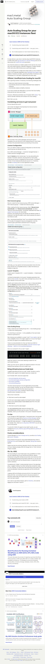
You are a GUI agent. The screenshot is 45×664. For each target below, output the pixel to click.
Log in (32, 1)
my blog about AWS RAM (28, 422)
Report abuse (28, 529)
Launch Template (14, 437)
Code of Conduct (21, 529)
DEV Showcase (27, 653)
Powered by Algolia (24, 1)
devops (13, 36)
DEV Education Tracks (29, 652)
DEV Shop (26, 655)
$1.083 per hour (11, 441)
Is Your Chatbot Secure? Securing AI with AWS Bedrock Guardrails (20, 595)
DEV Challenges (13, 652)
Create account (39, 1)
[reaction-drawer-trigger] (2, 45)
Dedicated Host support (33, 72)
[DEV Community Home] (1, 1)
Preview (18, 526)
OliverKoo (30, 480)
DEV (27, 659)
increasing (14, 162)
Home (8, 652)
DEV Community (6, 649)
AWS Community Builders (25, 23)
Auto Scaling (38, 435)
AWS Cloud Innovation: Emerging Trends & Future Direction (18, 599)
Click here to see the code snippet (17, 397)
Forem (9, 659)
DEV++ (18, 652)
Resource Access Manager (29, 418)
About (32, 653)
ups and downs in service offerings (26, 60)
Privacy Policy (23, 657)
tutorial (18, 36)
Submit (12, 526)
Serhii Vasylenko (14, 23)
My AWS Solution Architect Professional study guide (24, 636)
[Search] (5, 2)
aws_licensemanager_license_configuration (19, 380)
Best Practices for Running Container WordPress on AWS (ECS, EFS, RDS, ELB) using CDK (23, 553)
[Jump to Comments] (2, 50)
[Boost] (2, 59)
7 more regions (33, 337)
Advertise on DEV (10, 653)
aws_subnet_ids (37, 428)
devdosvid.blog (37, 24)
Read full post (11, 566)
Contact (36, 653)
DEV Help (36, 652)
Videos (22, 652)
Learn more (24, 586)
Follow (24, 576)
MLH (30, 655)
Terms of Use (29, 657)
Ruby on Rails (20, 660)
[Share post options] (2, 63)
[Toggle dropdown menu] (43, 535)
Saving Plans (34, 441)
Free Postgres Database (18, 655)
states (36, 94)
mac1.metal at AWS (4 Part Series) (19, 42)
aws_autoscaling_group (15, 383)
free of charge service (23, 435)
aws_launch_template (14, 381)
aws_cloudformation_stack (14, 390)
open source (15, 659)
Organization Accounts (18, 653)
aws (9, 36)
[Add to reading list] (2, 55)
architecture (24, 36)
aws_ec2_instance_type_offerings (22, 428)
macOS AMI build (20, 62)
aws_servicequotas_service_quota (17, 378)
